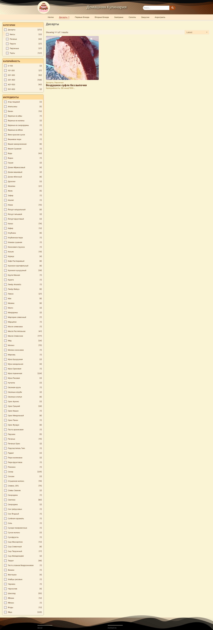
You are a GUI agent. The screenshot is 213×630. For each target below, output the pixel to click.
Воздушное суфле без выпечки (66, 85)
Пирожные (58, 82)
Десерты (50, 82)
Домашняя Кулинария (107, 7)
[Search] (172, 8)
